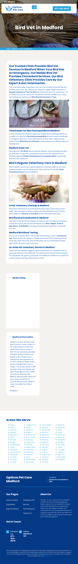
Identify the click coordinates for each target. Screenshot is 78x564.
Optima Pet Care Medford (19, 479)
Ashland (13, 432)
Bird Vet (26, 504)
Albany (12, 425)
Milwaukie (45, 435)
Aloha (12, 427)
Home (8, 49)
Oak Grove (45, 445)
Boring (12, 442)
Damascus (29, 430)
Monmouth (46, 437)
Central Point (14, 452)
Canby (12, 447)
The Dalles (61, 445)
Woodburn (61, 459)
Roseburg (61, 427)
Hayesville (29, 450)
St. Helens (61, 442)
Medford (15, 49)
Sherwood (61, 435)
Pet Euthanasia (28, 509)
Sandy (60, 432)
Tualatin (61, 452)
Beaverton (14, 435)
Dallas (28, 427)
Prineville (45, 462)
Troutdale (61, 450)
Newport (45, 442)
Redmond (61, 425)
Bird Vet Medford (26, 49)
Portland (45, 459)
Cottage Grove (31, 425)
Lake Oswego (46, 425)
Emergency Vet (29, 500)
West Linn (61, 455)
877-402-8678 (9, 2)
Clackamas (14, 455)
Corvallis (13, 462)
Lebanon (45, 427)
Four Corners (30, 437)
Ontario (44, 452)
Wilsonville (61, 457)
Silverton (61, 437)
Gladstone (29, 440)
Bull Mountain (15, 445)
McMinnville (46, 430)
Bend (12, 437)
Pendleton (45, 457)
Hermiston (29, 452)
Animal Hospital (12, 500)
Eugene (28, 432)
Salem (60, 430)
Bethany (13, 440)
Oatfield (44, 450)
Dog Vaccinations (12, 509)
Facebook (47, 556)
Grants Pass (30, 442)
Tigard (60, 447)
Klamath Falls (30, 459)
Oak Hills (45, 447)
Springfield (61, 440)
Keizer (28, 457)
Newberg (45, 440)
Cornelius (13, 459)
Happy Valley (30, 447)
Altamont (13, 430)
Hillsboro (29, 455)
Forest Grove (30, 435)
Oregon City (46, 455)
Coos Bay (13, 457)
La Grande (29, 462)
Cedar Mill (13, 450)
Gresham (29, 445)
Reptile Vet (27, 513)
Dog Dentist (10, 504)
